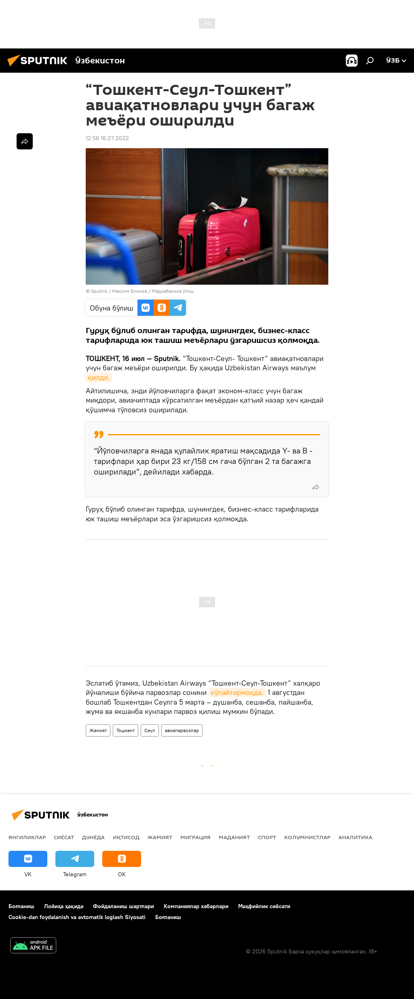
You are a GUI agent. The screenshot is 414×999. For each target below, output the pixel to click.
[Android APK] (33, 946)
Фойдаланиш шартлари (123, 906)
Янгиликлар (27, 837)
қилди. (99, 377)
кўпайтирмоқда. (237, 692)
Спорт (267, 837)
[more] (316, 487)
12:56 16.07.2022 (107, 138)
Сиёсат (64, 837)
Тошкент (125, 730)
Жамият (98, 730)
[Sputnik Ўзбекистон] (39, 67)
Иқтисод (126, 837)
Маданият (234, 837)
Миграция (195, 837)
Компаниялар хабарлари (196, 906)
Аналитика (355, 837)
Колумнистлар (307, 837)
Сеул (149, 730)
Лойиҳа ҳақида (63, 906)
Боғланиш (21, 906)
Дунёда (93, 837)
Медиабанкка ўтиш (173, 291)
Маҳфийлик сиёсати (264, 906)
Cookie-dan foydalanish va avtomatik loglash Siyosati (77, 917)
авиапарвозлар (182, 730)
